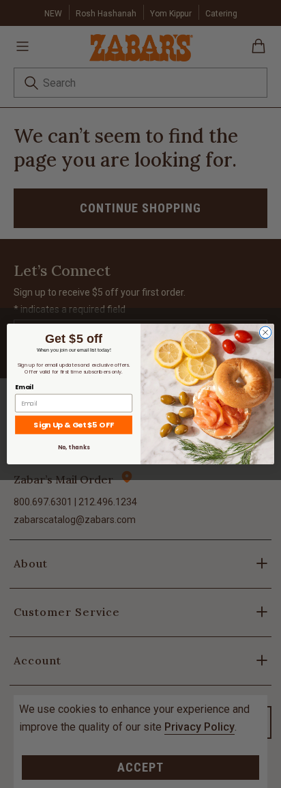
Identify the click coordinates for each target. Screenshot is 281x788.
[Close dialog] (265, 332)
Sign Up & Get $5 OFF (73, 424)
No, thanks (73, 447)
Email (24, 387)
